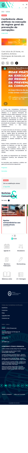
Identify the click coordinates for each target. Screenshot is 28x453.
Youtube (5, 385)
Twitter (14, 385)
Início (2, 11)
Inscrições (4, 171)
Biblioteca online (7, 279)
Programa (4, 167)
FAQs (3, 313)
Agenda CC (7, 250)
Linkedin (18, 385)
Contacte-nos (5, 318)
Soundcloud (26, 385)
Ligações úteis (6, 315)
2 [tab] (14, 238)
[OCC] (7, 5)
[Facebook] (2, 63)
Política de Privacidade (19, 394)
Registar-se (22, 7)
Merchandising (21, 264)
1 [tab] (12, 239)
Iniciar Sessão (19, 7)
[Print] (16, 63)
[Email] (12, 63)
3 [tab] (15, 238)
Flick (22, 385)
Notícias (8, 11)
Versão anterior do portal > (14, 0)
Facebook (1, 385)
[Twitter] (7, 63)
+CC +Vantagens (21, 279)
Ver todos (4, 200)
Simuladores (21, 250)
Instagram (9, 385)
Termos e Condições (7, 394)
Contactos (4, 310)
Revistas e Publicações (7, 264)
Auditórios (4, 307)
